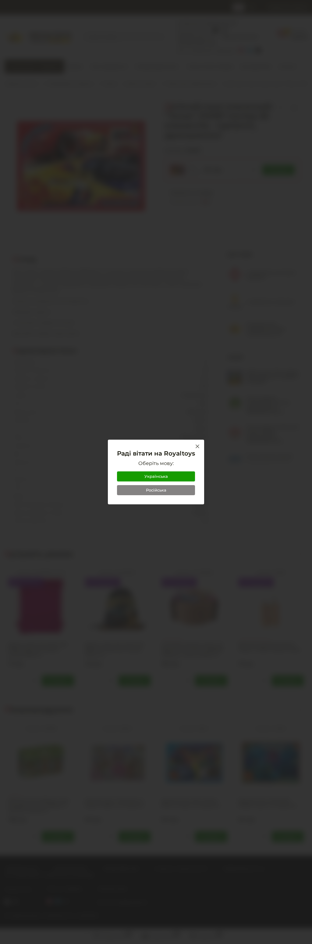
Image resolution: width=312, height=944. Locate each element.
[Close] (197, 446)
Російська (156, 490)
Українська (156, 476)
